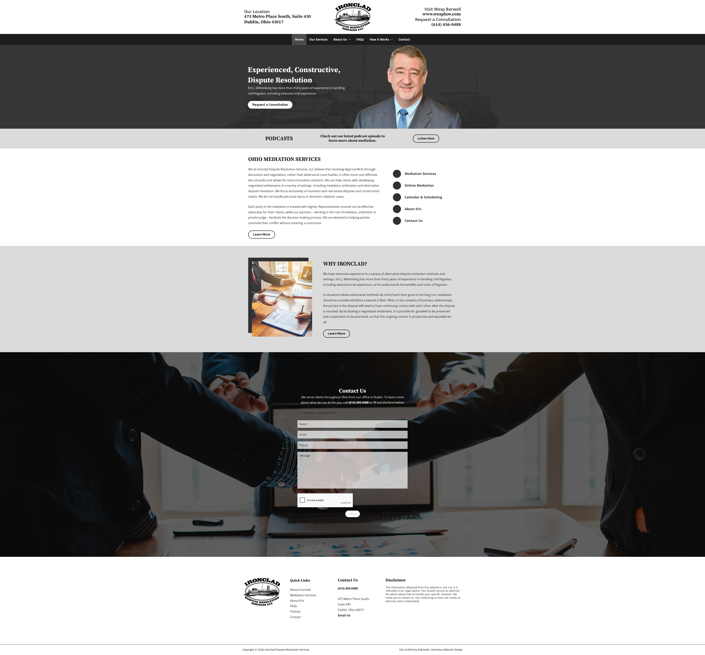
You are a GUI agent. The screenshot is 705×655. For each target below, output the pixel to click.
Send (352, 514)
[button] (348, 39)
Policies (295, 611)
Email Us (344, 615)
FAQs (293, 606)
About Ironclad (300, 590)
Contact (295, 617)
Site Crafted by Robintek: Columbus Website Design (431, 649)
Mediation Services (303, 595)
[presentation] (325, 500)
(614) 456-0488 (446, 24)
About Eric (297, 601)
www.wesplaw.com (441, 14)
